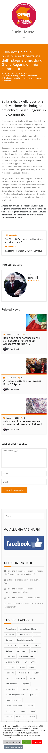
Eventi (31, 667)
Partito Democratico (14, 705)
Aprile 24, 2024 (11, 378)
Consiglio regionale (25, 640)
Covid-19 (24, 645)
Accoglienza (11, 629)
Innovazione (11, 689)
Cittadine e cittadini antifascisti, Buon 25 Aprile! (22, 382)
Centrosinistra (24, 634)
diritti (33, 651)
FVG (7, 678)
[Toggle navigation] (24, 38)
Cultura (9, 651)
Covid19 (36, 645)
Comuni (9, 640)
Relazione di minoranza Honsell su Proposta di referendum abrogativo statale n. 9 (22, 341)
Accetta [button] (26, 742)
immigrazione (11, 684)
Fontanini (10, 673)
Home (4, 73)
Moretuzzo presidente (15, 695)
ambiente (10, 634)
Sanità (33, 711)
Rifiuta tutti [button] (37, 742)
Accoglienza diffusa (28, 629)
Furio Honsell (14, 349)
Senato (9, 716)
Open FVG (33, 695)
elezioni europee (26, 656)
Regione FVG (11, 711)
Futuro (37, 673)
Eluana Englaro (31, 662)
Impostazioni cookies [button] (12, 742)
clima (37, 634)
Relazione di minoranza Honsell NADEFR (23, 598)
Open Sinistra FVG (13, 700)
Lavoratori (25, 689)
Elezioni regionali (13, 662)
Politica (30, 705)
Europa (22, 667)
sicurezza (20, 716)
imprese (25, 684)
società (32, 716)
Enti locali (10, 667)
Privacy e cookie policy (13, 747)
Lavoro (36, 689)
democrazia (21, 651)
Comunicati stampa (18, 73)
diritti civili (10, 656)
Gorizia (32, 678)
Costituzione (11, 645)
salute (23, 711)
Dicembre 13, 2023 (12, 418)
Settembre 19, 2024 (12, 334)
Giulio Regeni (19, 678)
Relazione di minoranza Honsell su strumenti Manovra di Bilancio (23, 423)
